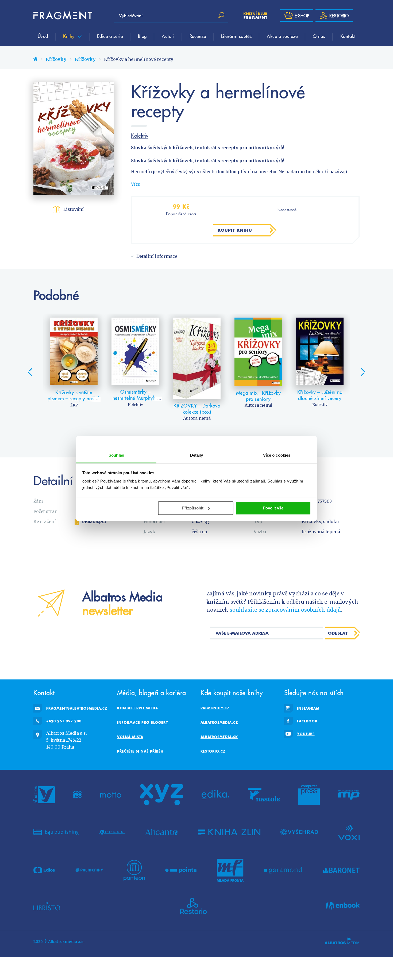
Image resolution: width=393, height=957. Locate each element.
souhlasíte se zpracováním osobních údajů (285, 610)
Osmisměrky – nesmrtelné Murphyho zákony (136, 398)
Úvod (43, 36)
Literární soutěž (236, 36)
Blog (142, 36)
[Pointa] (181, 870)
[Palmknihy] (89, 870)
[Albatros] (44, 794)
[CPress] (112, 832)
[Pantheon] (134, 870)
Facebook (307, 721)
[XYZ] (161, 794)
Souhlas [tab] (116, 455)
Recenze (198, 36)
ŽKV (74, 405)
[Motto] (110, 794)
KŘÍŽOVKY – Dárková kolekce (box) (197, 408)
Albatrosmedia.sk (219, 736)
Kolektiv (139, 135)
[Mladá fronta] (230, 870)
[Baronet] (341, 870)
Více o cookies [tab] (276, 455)
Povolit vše (273, 508)
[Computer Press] (309, 794)
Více (135, 184)
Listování (73, 209)
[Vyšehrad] (299, 832)
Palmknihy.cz (215, 708)
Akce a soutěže (282, 36)
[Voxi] (349, 832)
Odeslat (338, 633)
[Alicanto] (161, 832)
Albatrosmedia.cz (219, 722)
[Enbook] (343, 906)
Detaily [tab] (196, 455)
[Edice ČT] (44, 870)
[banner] (62, 15)
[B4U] (56, 832)
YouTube (306, 733)
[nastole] (264, 794)
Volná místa (130, 736)
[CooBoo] (77, 794)
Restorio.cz (213, 751)
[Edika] (215, 794)
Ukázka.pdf (94, 521)
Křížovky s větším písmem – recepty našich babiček (74, 398)
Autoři (168, 36)
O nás (319, 36)
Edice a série (110, 36)
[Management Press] (349, 794)
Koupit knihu (235, 230)
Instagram (308, 708)
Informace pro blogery (142, 722)
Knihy (69, 36)
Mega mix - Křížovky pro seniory (258, 396)
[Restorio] (193, 906)
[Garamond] (283, 870)
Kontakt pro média (137, 708)
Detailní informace (156, 256)
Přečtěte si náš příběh (140, 751)
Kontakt (348, 36)
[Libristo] (46, 906)
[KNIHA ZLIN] (229, 832)
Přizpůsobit (192, 508)
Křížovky (56, 59)
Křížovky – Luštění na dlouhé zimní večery (320, 395)
